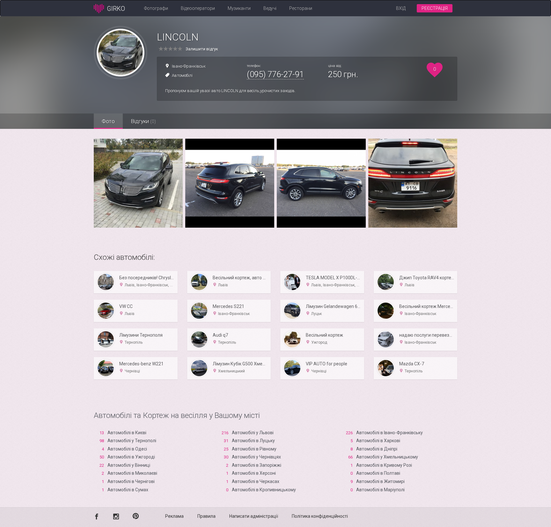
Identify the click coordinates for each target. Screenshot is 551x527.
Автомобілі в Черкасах (255, 481)
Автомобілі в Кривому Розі (384, 465)
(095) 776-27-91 (275, 74)
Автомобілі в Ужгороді (131, 456)
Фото (108, 121)
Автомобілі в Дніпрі (376, 448)
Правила (206, 516)
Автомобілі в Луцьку (253, 440)
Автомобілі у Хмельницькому (387, 456)
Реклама (174, 516)
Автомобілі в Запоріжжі (256, 465)
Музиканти (239, 8)
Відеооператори (198, 8)
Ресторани (300, 8)
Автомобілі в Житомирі (380, 481)
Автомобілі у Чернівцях (256, 456)
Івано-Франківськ (189, 66)
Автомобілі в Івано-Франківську (389, 432)
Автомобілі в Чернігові (131, 481)
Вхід (401, 8)
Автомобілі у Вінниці (128, 465)
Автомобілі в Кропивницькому (264, 489)
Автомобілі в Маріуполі (380, 489)
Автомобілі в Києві (126, 432)
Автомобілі (182, 75)
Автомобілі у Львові (253, 432)
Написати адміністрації (253, 516)
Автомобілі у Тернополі (131, 440)
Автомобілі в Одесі (127, 448)
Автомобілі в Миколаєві (132, 473)
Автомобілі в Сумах (127, 489)
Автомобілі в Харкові (378, 440)
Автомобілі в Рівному (254, 448)
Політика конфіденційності (320, 516)
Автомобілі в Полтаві (378, 473)
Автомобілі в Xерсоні (254, 473)
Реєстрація (435, 8)
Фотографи (156, 8)
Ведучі (269, 8)
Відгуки (143, 121)
